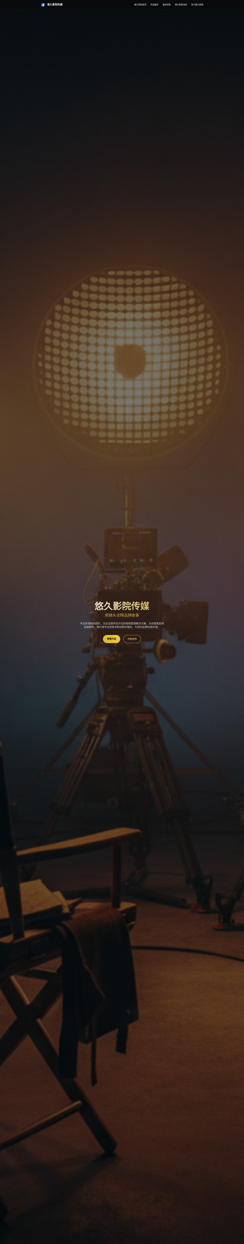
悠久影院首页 (140, 4)
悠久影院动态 (181, 4)
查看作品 (111, 638)
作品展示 (154, 4)
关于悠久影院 (197, 4)
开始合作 (132, 639)
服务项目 (167, 4)
